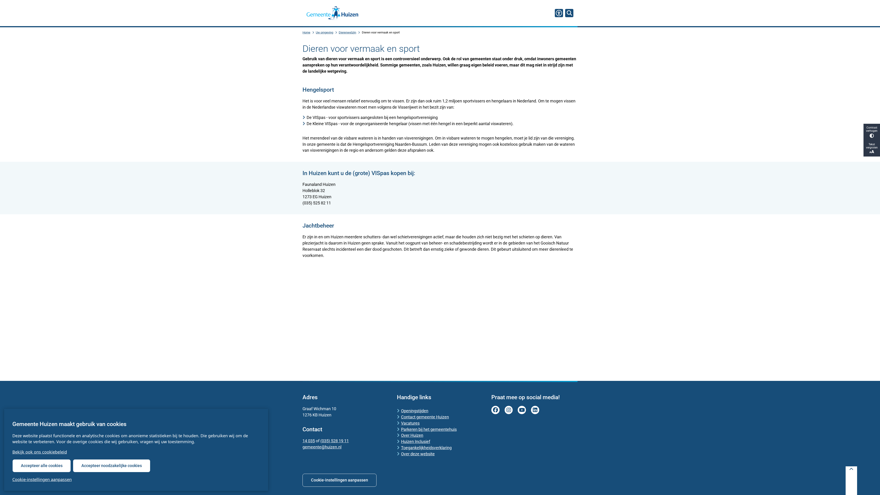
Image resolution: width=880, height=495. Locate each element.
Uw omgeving (324, 32)
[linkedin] (535, 410)
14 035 (308, 440)
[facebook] (495, 410)
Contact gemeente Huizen (425, 417)
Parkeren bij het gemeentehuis (429, 429)
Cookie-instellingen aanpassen (42, 479)
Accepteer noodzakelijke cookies (111, 465)
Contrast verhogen (871, 129)
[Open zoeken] (569, 13)
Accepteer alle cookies (42, 465)
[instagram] (509, 410)
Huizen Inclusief (415, 441)
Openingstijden (414, 410)
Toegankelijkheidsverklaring (426, 447)
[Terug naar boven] (851, 480)
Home (306, 32)
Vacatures (410, 423)
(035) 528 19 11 (334, 440)
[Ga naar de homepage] (332, 13)
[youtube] (522, 410)
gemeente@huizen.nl (321, 447)
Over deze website (418, 453)
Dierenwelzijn (347, 32)
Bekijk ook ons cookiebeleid (39, 452)
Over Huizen (412, 435)
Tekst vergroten (872, 146)
